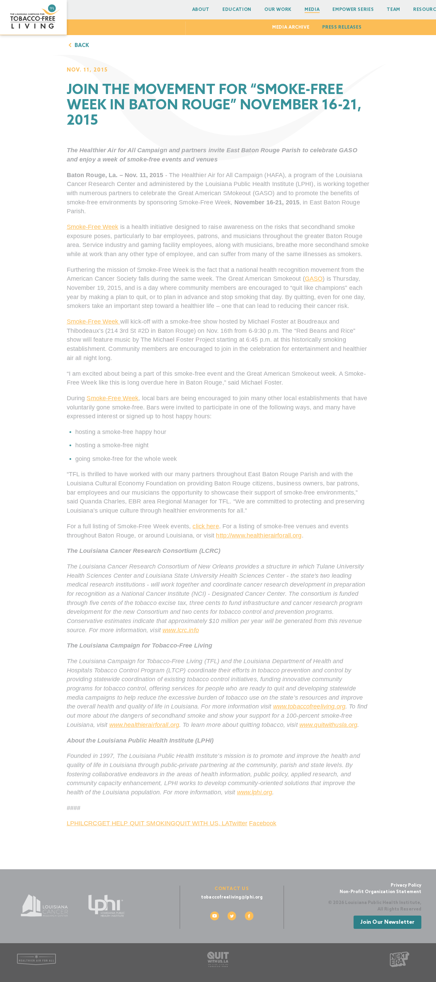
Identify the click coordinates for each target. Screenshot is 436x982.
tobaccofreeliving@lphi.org (232, 897)
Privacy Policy (406, 885)
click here (205, 526)
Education (236, 9)
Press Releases (341, 27)
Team (393, 9)
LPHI (74, 823)
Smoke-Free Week (93, 226)
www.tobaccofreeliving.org (309, 706)
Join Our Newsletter (387, 922)
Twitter (238, 823)
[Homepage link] (33, 17)
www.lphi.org (254, 792)
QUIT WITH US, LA (202, 823)
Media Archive (290, 27)
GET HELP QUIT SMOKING (136, 823)
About (200, 9)
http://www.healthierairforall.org (258, 535)
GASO (314, 278)
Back (81, 46)
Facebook (262, 823)
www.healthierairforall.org (144, 724)
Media (312, 9)
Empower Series (353, 9)
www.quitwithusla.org (328, 724)
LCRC (88, 823)
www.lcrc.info (180, 630)
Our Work (278, 9)
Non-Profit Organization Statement (380, 891)
